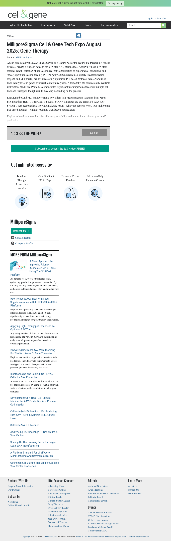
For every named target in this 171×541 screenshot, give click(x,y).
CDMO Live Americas (99, 516)
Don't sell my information (138, 536)
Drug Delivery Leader (58, 507)
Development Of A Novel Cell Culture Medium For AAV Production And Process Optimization (33, 401)
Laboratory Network (57, 511)
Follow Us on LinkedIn (19, 505)
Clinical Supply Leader (59, 500)
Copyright (26, 536)
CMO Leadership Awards (100, 512)
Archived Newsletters (98, 486)
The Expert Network (97, 500)
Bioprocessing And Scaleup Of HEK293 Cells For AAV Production (31, 375)
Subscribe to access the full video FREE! (60, 148)
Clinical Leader (55, 497)
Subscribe (161, 18)
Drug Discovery (55, 504)
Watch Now (70, 25)
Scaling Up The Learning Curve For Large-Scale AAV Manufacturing (33, 443)
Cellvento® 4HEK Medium (24, 425)
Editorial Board (95, 497)
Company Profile (24, 243)
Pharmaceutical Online (58, 525)
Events (88, 25)
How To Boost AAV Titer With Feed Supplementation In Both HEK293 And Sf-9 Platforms (33, 302)
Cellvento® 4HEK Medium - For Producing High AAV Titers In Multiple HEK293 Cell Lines (33, 415)
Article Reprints (95, 489)
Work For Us (134, 493)
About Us (132, 486)
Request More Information (20, 486)
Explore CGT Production (20, 25)
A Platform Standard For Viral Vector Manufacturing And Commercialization (31, 454)
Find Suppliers (48, 25)
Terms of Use (81, 536)
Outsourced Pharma (57, 522)
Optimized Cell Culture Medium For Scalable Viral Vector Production (34, 464)
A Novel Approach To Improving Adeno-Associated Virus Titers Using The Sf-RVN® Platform (33, 267)
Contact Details (23, 237)
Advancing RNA (56, 486)
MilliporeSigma (24, 57)
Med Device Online (57, 518)
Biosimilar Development (59, 493)
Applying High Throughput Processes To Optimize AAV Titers (32, 327)
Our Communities (109, 25)
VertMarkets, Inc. (49, 536)
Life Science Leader (57, 515)
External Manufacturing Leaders (103, 523)
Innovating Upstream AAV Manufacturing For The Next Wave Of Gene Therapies (32, 351)
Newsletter (13, 501)
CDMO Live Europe (98, 519)
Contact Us (133, 489)
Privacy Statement (96, 536)
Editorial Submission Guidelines (103, 493)
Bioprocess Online (57, 489)
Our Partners (14, 489)
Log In (150, 18)
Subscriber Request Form (115, 536)
